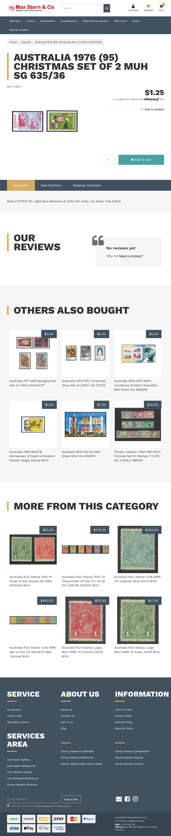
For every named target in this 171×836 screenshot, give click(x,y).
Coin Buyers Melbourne (21, 765)
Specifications (51, 185)
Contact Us (67, 715)
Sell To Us (67, 722)
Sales (135, 21)
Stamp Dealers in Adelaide (77, 751)
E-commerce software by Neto (129, 821)
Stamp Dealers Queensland (132, 751)
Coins (30, 21)
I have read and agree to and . (40, 806)
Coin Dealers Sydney (19, 772)
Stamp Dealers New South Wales (81, 763)
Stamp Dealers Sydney (129, 757)
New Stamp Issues (95, 21)
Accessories (69, 21)
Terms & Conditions (43, 806)
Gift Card (120, 21)
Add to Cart (143, 159)
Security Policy (124, 728)
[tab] (21, 185)
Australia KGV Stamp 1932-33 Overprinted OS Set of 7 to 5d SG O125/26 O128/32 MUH (83, 581)
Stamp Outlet (19, 29)
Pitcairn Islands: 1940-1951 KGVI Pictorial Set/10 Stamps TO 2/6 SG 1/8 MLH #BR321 (137, 456)
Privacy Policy (123, 715)
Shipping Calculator (87, 185)
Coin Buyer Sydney (18, 759)
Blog (63, 728)
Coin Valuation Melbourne (22, 778)
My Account (14, 709)
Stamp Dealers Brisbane (22, 784)
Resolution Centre (18, 722)
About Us (66, 709)
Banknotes (47, 21)
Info (162, 99)
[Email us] (119, 798)
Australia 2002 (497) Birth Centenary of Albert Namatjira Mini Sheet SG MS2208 (135, 385)
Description (21, 185)
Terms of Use (123, 709)
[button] (152, 109)
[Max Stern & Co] (31, 8)
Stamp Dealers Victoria (129, 763)
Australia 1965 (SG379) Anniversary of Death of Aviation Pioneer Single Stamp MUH (32, 456)
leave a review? (131, 256)
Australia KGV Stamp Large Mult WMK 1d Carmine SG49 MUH (82, 652)
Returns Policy (124, 722)
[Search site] (107, 8)
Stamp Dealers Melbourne (77, 757)
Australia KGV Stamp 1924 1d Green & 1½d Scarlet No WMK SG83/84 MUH (31, 581)
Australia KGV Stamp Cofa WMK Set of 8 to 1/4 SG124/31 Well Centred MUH (33, 652)
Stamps (15, 21)
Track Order (14, 715)
